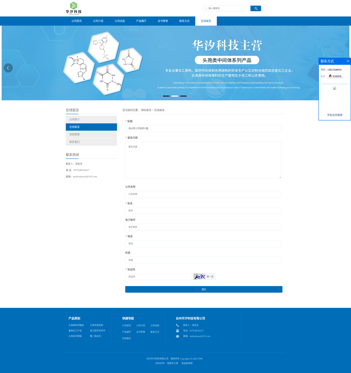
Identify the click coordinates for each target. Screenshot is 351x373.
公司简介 (74, 119)
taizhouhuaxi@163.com (200, 336)
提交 (204, 289)
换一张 (210, 276)
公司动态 (154, 325)
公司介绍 (140, 325)
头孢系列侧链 (75, 336)
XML (200, 358)
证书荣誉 (140, 332)
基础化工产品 (75, 330)
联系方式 (154, 332)
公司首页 (126, 325)
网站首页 (146, 110)
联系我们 (74, 142)
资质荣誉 (74, 134)
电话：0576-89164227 (193, 330)
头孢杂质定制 (96, 325)
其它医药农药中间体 (97, 331)
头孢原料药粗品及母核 (76, 326)
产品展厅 (126, 332)
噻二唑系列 (95, 336)
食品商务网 (187, 363)
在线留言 (74, 127)
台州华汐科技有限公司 (157, 358)
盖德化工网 (172, 363)
